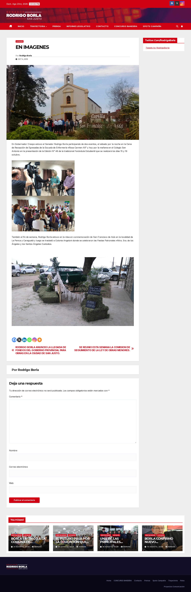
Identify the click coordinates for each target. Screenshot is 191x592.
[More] (39, 340)
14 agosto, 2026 (155, 547)
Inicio (21, 26)
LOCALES (19, 41)
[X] (19, 340)
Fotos (182, 580)
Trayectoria (38, 26)
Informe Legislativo (78, 26)
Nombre (13, 450)
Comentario (15, 396)
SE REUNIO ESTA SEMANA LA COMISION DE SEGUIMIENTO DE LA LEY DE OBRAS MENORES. (102, 349)
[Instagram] (34, 340)
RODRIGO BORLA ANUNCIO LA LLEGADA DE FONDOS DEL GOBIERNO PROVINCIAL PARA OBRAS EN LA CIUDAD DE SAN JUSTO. (40, 350)
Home (109, 580)
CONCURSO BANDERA (125, 26)
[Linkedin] (24, 340)
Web (11, 483)
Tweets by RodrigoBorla (157, 48)
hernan (38, 547)
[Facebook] (14, 340)
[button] (177, 26)
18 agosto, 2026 (111, 547)
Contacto (102, 26)
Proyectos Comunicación (174, 586)
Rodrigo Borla (25, 55)
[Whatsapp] (29, 340)
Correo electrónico (18, 466)
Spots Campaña (159, 580)
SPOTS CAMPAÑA (152, 26)
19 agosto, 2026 (66, 547)
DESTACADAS (17, 535)
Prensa (56, 26)
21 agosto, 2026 (22, 547)
